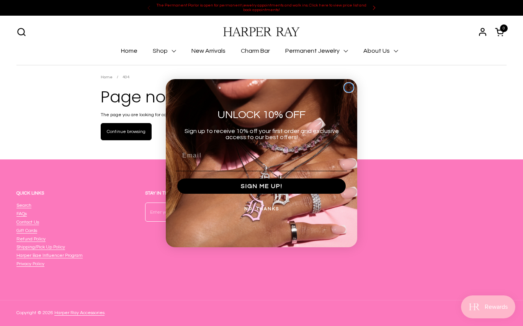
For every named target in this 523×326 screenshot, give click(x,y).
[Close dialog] (348, 87)
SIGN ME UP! (262, 186)
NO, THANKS (261, 208)
